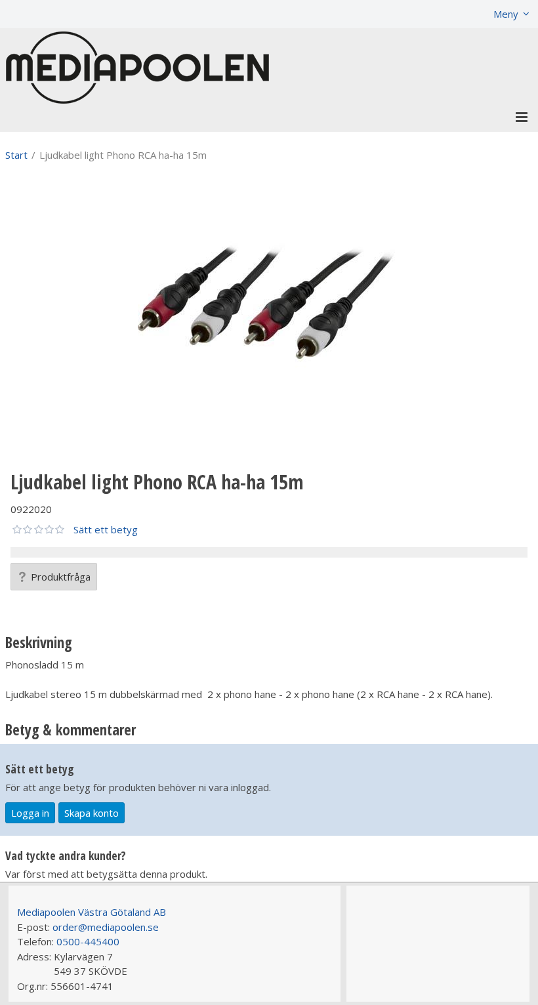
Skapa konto (91, 812)
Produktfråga (61, 576)
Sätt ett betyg (105, 529)
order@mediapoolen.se (105, 926)
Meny (505, 13)
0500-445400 (87, 941)
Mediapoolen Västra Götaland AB (91, 911)
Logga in (30, 812)
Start (16, 154)
